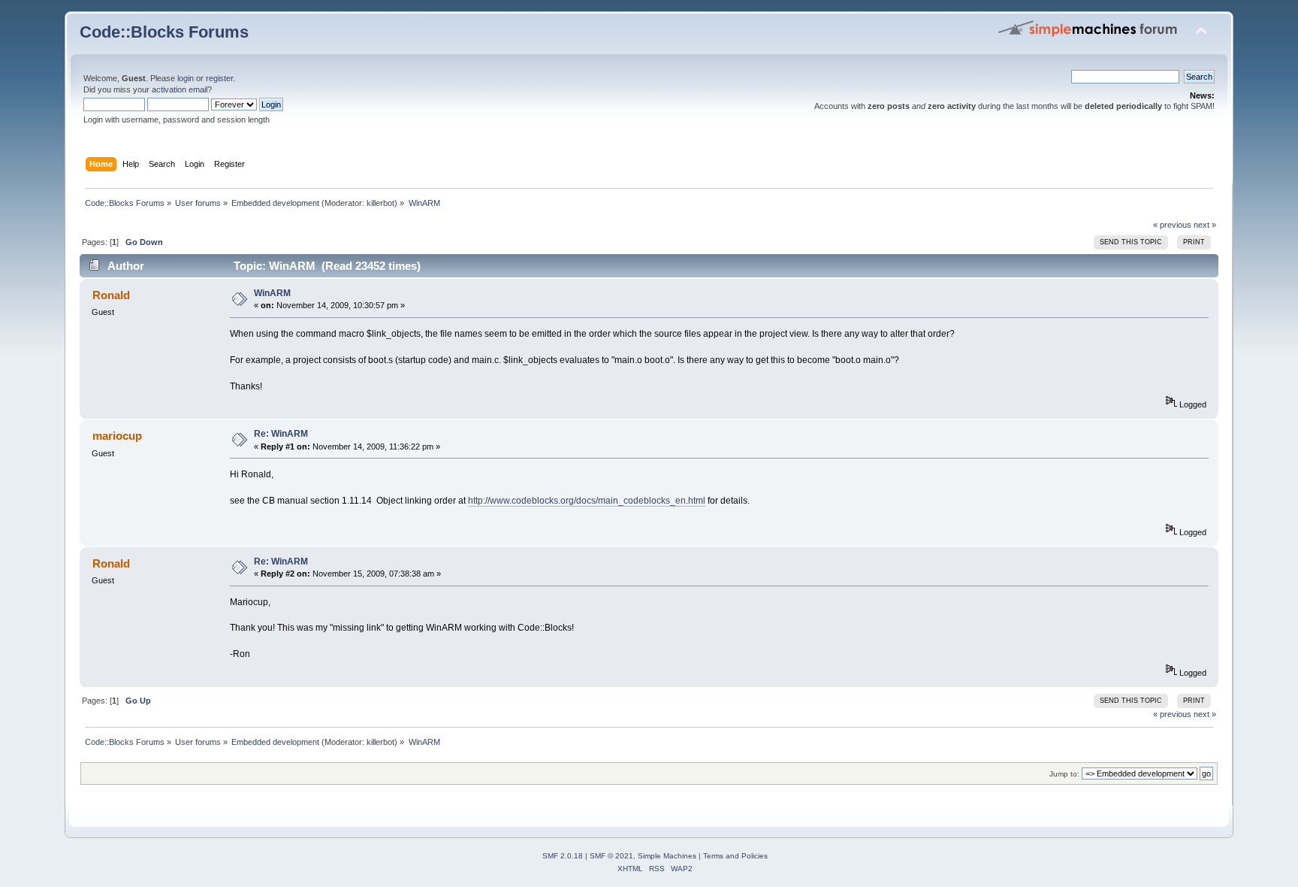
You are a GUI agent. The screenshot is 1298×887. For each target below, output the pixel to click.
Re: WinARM (281, 433)
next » (1205, 224)
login (185, 78)
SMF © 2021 (611, 856)
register (219, 78)
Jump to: (1064, 774)
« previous (1172, 224)
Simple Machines (667, 856)
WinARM (272, 293)
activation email (179, 89)
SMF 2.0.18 (562, 856)
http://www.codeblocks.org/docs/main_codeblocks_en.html (586, 500)
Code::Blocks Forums (164, 32)
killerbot (380, 202)
